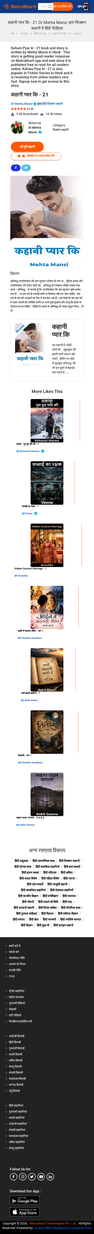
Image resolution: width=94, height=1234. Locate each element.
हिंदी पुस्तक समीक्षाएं (26, 913)
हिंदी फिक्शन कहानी (52, 103)
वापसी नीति (15, 970)
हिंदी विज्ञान (27, 925)
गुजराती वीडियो (17, 1003)
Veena (29, 513)
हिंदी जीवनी (28, 902)
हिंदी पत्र (67, 902)
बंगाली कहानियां (17, 1130)
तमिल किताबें (15, 1060)
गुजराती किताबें (16, 1048)
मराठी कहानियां (16, 1117)
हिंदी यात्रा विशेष (28, 878)
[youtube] (41, 1176)
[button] (49, 6)
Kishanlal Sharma (30, 451)
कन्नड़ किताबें (16, 1084)
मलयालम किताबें (17, 1078)
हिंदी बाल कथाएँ (72, 866)
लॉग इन (82, 6)
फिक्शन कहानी (60, 129)
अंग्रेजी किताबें (16, 1036)
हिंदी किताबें (15, 1042)
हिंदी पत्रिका (49, 872)
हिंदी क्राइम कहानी (63, 925)
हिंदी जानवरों (49, 919)
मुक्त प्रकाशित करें (61, 6)
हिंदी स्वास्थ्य (69, 896)
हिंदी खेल (33, 919)
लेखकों (12, 1009)
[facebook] (13, 1176)
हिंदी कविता (67, 872)
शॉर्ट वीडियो (15, 1015)
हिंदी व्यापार (19, 919)
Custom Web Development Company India (62, 1228)
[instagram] (22, 1176)
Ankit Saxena (27, 824)
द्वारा (18, 451)
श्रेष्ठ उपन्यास (16, 997)
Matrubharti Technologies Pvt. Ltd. (54, 1223)
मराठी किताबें (15, 1054)
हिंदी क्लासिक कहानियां (47, 866)
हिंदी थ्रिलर (47, 913)
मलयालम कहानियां (18, 1136)
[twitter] (32, 1176)
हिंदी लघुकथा (21, 861)
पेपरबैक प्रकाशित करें (20, 1021)
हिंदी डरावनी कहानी (24, 907)
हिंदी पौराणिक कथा (70, 907)
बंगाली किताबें (16, 1072)
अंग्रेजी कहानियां (18, 1124)
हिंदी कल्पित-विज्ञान (68, 913)
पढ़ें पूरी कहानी (27, 146)
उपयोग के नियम (17, 964)
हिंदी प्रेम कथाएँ (35, 884)
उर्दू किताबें (14, 1091)
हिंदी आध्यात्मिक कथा (44, 861)
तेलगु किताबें (15, 1066)
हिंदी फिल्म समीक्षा (47, 907)
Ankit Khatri (31, 700)
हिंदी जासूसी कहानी (57, 884)
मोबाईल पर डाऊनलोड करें (40, 155)
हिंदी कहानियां (16, 1105)
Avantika (23, 575)
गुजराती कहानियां (18, 1111)
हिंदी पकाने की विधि (48, 902)
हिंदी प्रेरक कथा (22, 866)
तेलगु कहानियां (16, 1148)
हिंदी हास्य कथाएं (30, 872)
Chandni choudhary (31, 638)
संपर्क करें (14, 952)
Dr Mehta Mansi (22, 103)
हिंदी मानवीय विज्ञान (28, 896)
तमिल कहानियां (17, 1142)
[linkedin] (50, 1176)
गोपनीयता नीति (17, 958)
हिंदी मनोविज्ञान (50, 896)
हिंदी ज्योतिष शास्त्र (70, 919)
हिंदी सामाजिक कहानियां (33, 890)
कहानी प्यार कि (61, 330)
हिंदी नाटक (69, 878)
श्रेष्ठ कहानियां (16, 991)
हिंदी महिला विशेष (50, 878)
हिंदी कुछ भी (43, 925)
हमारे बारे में (14, 946)
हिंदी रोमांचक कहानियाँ (61, 890)
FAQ (12, 976)
